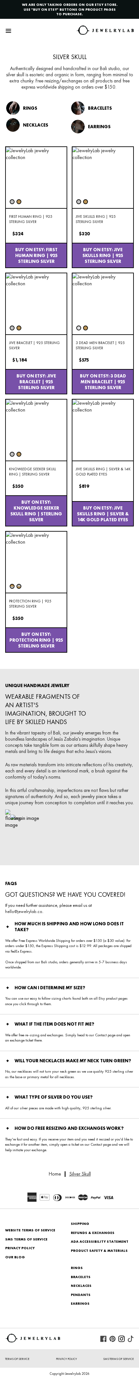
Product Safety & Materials (99, 1250)
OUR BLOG (15, 1257)
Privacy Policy (20, 1248)
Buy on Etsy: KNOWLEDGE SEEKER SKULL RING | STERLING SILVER (36, 511)
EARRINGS (80, 1303)
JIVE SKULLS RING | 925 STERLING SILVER (96, 219)
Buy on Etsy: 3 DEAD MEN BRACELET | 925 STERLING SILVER (103, 381)
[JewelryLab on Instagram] (121, 1339)
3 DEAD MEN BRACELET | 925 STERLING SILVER (100, 345)
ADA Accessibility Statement (99, 1241)
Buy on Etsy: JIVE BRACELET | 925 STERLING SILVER (36, 381)
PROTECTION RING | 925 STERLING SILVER (30, 603)
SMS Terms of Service (26, 1239)
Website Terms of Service (30, 1230)
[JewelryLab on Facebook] (103, 1339)
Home (54, 1173)
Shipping (80, 1223)
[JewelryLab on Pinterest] (112, 1339)
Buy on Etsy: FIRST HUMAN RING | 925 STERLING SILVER (36, 255)
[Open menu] (8, 31)
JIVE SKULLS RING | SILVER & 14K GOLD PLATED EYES (103, 471)
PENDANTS (81, 1294)
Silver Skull (80, 1173)
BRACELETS (81, 1277)
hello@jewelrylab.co (23, 911)
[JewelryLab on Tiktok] (130, 1339)
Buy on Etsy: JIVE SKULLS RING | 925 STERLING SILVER (102, 255)
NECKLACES (81, 1285)
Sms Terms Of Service (118, 1359)
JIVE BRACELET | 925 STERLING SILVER (34, 345)
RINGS (77, 1267)
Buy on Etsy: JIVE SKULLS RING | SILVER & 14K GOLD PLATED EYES (103, 514)
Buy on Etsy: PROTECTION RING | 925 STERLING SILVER (36, 640)
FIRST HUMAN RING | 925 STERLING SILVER (30, 219)
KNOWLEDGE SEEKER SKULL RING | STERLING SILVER (32, 471)
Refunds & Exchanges (92, 1232)
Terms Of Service (17, 1359)
